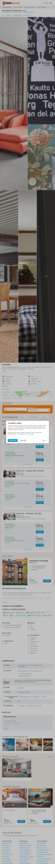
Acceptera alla (13, 440)
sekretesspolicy (22, 433)
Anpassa (44, 440)
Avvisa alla (23, 440)
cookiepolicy (31, 433)
